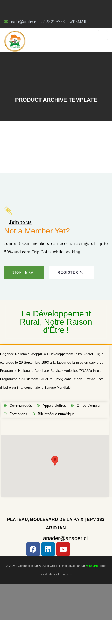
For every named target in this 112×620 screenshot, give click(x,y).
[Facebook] (33, 549)
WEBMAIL (78, 22)
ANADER (92, 565)
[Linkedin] (48, 549)
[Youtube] (63, 549)
